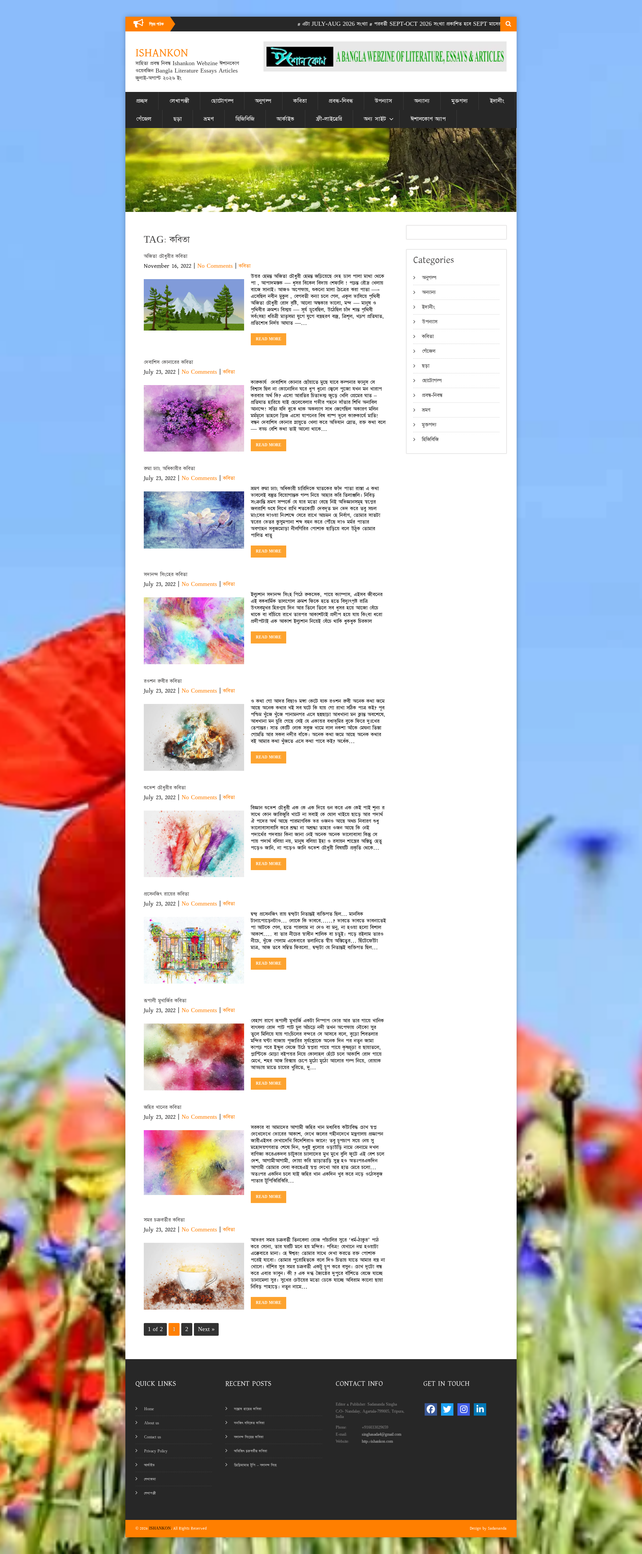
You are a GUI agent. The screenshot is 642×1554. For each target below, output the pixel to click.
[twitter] (447, 1409)
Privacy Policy (156, 1451)
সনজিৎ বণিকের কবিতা (249, 1423)
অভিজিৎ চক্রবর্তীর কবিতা (250, 1451)
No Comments (215, 265)
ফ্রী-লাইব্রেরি (329, 119)
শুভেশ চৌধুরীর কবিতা (165, 787)
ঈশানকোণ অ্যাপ (428, 119)
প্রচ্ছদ (141, 101)
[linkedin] (480, 1409)
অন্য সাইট (375, 119)
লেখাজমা (150, 1479)
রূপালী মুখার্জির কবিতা (165, 1000)
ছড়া (178, 119)
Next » (206, 1329)
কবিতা (300, 101)
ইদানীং (497, 101)
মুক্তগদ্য (459, 101)
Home (149, 1409)
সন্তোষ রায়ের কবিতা (247, 1409)
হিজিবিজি (244, 119)
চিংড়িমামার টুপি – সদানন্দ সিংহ (255, 1465)
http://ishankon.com (377, 1441)
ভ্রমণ (209, 119)
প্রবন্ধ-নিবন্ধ (341, 101)
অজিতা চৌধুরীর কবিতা (165, 256)
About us (151, 1423)
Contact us (152, 1437)
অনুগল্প (263, 101)
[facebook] (431, 1409)
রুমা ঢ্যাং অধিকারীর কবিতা (169, 468)
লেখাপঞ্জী (179, 101)
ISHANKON (160, 1528)
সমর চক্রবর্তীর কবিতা (164, 1219)
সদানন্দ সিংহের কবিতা (165, 574)
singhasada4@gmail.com (381, 1434)
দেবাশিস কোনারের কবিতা (168, 362)
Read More (268, 339)
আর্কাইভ (285, 119)
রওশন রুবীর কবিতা (163, 681)
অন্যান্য (422, 101)
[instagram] (463, 1409)
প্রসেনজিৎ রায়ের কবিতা (166, 894)
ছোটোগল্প (222, 101)
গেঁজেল (143, 119)
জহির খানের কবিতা (162, 1107)
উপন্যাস (383, 101)
